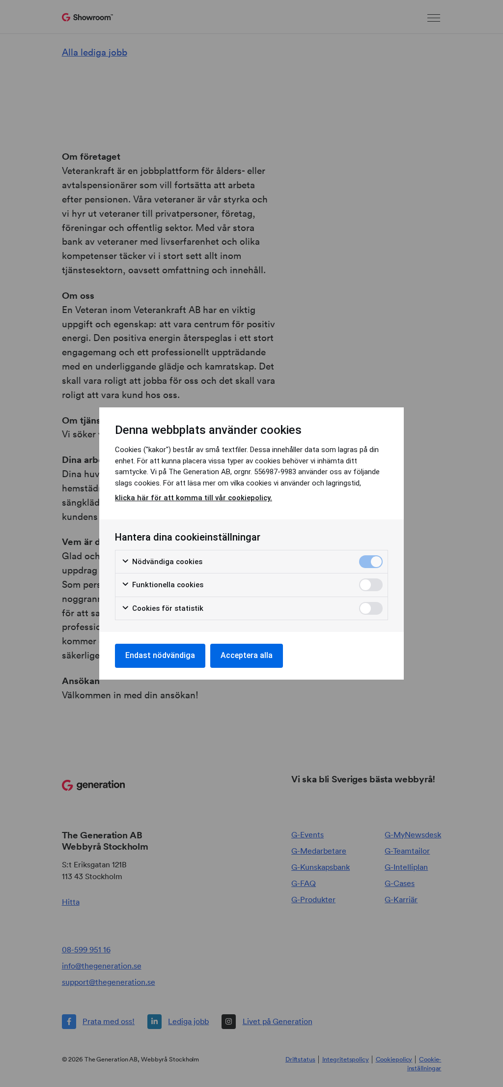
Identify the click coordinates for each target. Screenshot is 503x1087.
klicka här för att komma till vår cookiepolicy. (193, 497)
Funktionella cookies (166, 584)
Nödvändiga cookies (166, 561)
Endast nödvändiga (160, 655)
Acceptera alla (247, 655)
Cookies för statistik (166, 608)
